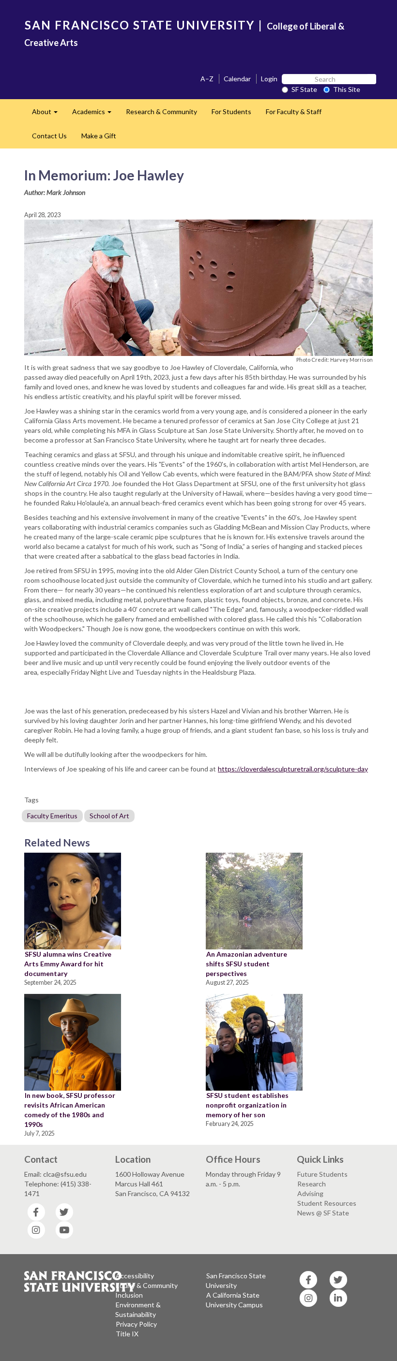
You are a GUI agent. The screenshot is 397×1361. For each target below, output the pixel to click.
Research (311, 1184)
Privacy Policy (136, 1324)
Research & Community (161, 111)
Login (269, 78)
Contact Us (49, 136)
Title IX (127, 1334)
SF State (304, 89)
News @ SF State (323, 1213)
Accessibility (135, 1276)
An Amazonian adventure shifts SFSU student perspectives (246, 963)
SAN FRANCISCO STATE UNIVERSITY (140, 25)
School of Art (109, 816)
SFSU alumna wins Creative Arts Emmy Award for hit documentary (67, 963)
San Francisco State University (236, 1280)
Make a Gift (98, 136)
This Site (346, 89)
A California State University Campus (234, 1300)
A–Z (207, 78)
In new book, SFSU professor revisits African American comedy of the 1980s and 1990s (69, 1109)
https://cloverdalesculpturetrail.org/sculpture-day (293, 769)
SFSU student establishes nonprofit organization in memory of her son (247, 1105)
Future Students (322, 1174)
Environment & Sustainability (138, 1309)
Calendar (237, 78)
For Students (231, 111)
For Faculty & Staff (293, 111)
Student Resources (326, 1203)
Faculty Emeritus (52, 816)
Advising (310, 1193)
